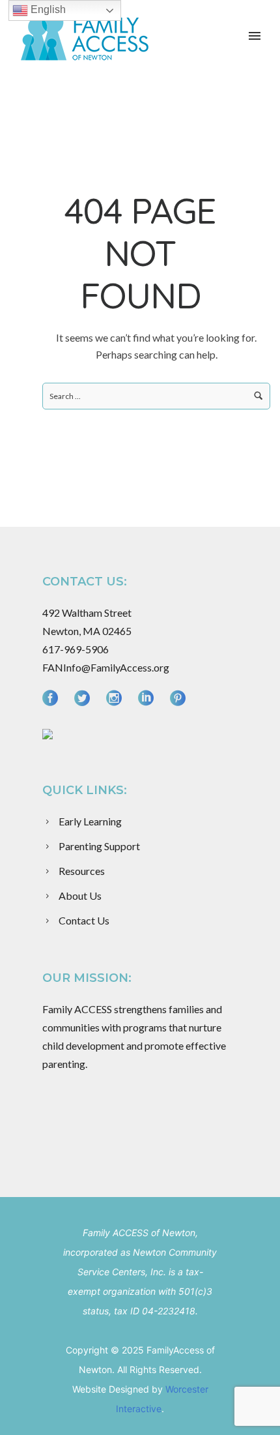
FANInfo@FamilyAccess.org (105, 667)
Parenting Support (99, 846)
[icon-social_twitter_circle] (85, 698)
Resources (82, 871)
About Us (80, 895)
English (47, 9)
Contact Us (84, 920)
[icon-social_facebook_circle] (53, 698)
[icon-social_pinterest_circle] (178, 698)
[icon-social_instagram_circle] (117, 698)
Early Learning (90, 821)
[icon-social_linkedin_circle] (149, 698)
